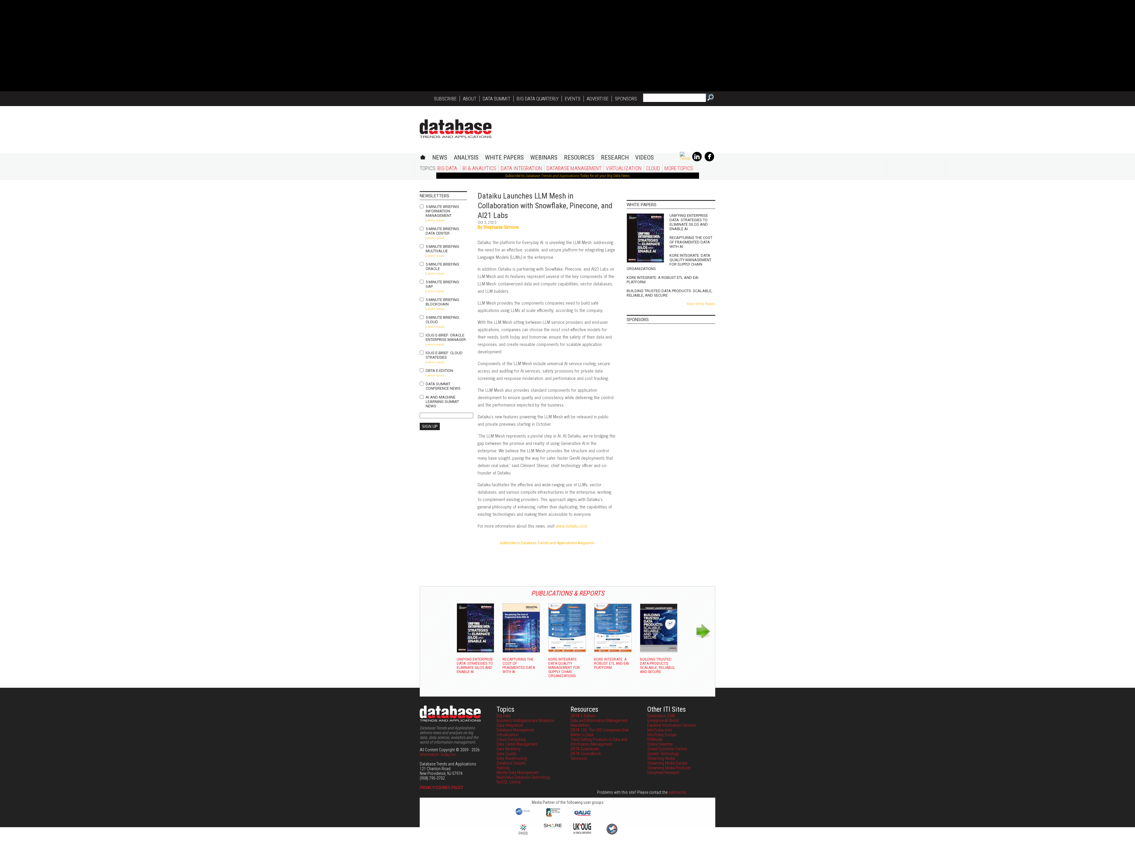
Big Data (447, 168)
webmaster (677, 792)
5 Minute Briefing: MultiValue (443, 248)
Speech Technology (663, 753)
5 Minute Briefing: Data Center (443, 231)
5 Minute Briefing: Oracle (443, 266)
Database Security (511, 763)
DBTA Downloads (584, 749)
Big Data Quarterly (538, 99)
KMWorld (654, 739)
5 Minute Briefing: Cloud (443, 319)
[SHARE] (553, 827)
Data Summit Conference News (443, 386)
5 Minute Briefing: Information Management (443, 211)
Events (573, 99)
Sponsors (626, 99)
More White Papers (701, 304)
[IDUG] (523, 814)
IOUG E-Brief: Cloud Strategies (444, 355)
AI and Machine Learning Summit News (442, 401)
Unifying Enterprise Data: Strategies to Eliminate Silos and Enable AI (688, 222)
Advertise (598, 99)
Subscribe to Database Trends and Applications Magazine (547, 543)
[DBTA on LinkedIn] (697, 160)
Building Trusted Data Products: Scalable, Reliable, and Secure (669, 293)
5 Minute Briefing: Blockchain (443, 301)
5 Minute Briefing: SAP (443, 284)
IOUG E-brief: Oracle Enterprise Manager (446, 337)
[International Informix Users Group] (553, 816)
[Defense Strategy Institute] (612, 833)
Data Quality (507, 753)
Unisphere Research (663, 772)
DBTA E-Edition (439, 370)
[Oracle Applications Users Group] (582, 816)
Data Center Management (517, 744)
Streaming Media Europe (667, 763)
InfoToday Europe (661, 734)
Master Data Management (518, 772)
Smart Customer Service (667, 749)
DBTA (456, 128)
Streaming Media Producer (668, 767)
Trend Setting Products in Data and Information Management (598, 742)
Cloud (653, 168)
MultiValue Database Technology (523, 777)
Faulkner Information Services (671, 725)
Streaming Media (661, 758)
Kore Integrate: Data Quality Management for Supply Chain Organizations (669, 262)
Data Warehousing (512, 758)
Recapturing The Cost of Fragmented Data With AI (690, 242)
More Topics (678, 168)
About (469, 99)
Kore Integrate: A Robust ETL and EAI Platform (662, 279)
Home (423, 156)
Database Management (574, 168)
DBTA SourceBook (585, 753)
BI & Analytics (479, 168)
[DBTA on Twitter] (685, 159)
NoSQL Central (509, 782)
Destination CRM (661, 715)
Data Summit (496, 99)
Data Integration (521, 168)
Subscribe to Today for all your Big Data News (567, 176)
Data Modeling (508, 749)
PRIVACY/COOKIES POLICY (441, 787)
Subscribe (445, 99)
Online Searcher (660, 744)
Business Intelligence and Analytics (525, 720)
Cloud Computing (511, 739)
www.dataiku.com (571, 525)
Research (615, 157)
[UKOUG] (582, 832)
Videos (644, 157)
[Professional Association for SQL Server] (523, 835)
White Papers (504, 157)
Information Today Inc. (438, 754)
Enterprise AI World (663, 720)
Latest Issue (435, 220)
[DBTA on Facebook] (709, 160)
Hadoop (503, 767)
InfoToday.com (659, 730)
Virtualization (624, 168)
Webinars (543, 157)
